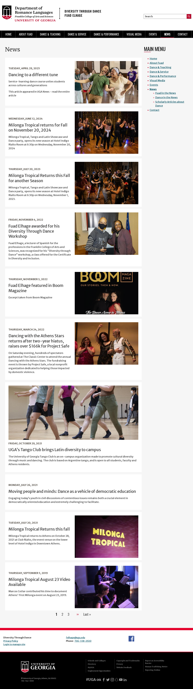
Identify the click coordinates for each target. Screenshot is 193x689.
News (167, 34)
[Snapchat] (116, 679)
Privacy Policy (10, 641)
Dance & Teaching (50, 34)
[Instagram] (112, 679)
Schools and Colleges (97, 661)
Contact (183, 34)
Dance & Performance (106, 34)
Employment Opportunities (99, 671)
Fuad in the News (165, 93)
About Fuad (25, 34)
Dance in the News (166, 97)
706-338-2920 (82, 641)
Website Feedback (124, 667)
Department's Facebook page (131, 639)
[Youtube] (120, 679)
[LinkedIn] (125, 679)
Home (8, 34)
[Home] (51, 14)
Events (153, 34)
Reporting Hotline (152, 670)
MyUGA (91, 667)
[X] (108, 679)
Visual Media (134, 34)
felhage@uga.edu (75, 637)
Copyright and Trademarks (128, 661)
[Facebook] (103, 679)
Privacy (119, 664)
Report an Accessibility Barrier (154, 662)
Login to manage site (14, 644)
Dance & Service (77, 34)
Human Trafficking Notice (156, 667)
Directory (92, 664)
